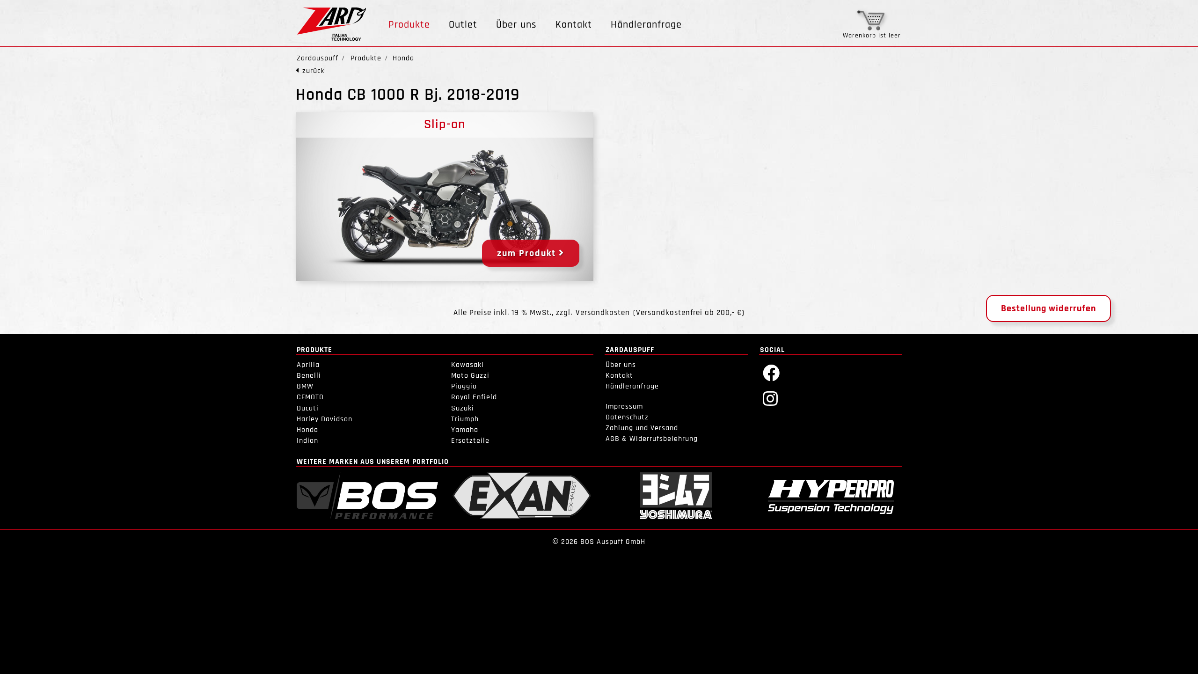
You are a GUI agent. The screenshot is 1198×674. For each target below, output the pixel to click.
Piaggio (464, 386)
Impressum (624, 406)
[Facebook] (771, 372)
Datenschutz (627, 417)
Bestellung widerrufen (1048, 308)
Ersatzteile (470, 440)
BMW (305, 386)
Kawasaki (467, 364)
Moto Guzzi (470, 375)
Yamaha (464, 429)
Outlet (463, 24)
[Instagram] (770, 398)
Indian (307, 440)
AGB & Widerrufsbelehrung (652, 438)
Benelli (309, 375)
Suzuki (462, 408)
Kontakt (573, 24)
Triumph (465, 419)
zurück (313, 71)
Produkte (409, 24)
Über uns (516, 24)
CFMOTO (310, 397)
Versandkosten (603, 313)
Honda (307, 429)
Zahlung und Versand (642, 428)
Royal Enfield (474, 397)
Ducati (308, 408)
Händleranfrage (646, 24)
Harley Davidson (324, 419)
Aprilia (308, 364)
